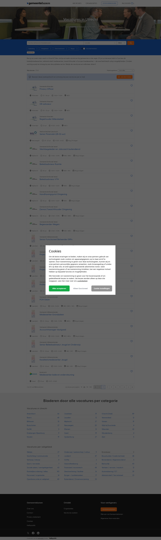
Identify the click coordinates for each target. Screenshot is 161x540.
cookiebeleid (82, 281)
